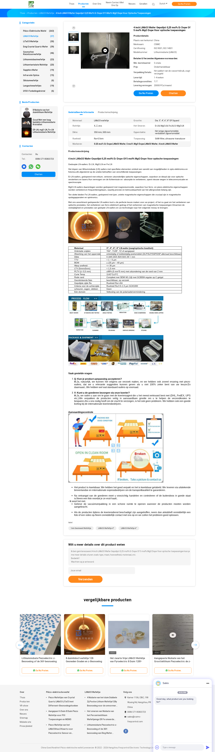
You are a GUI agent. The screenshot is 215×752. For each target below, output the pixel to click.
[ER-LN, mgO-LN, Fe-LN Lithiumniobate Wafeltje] (27, 132)
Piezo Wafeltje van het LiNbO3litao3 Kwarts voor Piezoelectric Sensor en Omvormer (60, 729)
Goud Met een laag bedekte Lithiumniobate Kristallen (44, 122)
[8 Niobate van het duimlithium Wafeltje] (27, 113)
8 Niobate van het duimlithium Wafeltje (42, 111)
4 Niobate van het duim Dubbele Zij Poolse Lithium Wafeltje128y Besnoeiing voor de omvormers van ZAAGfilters (102, 702)
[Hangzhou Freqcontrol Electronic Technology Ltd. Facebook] (125, 731)
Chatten (38, 174)
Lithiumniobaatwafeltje (38, 59)
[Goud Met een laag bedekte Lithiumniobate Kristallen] (27, 123)
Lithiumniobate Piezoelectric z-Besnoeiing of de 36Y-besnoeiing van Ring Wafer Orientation (102, 729)
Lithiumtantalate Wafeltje (38, 65)
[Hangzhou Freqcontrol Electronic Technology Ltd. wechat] (38, 166)
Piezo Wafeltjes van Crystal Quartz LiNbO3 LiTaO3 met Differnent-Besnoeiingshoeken (63, 701)
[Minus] (207, 683)
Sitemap (24, 718)
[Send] (207, 747)
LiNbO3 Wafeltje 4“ (106, 528)
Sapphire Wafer (38, 70)
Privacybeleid (26, 726)
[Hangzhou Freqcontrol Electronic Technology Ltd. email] (24, 166)
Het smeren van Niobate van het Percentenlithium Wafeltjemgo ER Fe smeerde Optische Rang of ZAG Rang (100, 715)
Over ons (24, 710)
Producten (25, 701)
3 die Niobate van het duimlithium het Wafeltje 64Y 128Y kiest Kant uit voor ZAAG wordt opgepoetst (84, 661)
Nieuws (23, 714)
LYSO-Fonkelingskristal (38, 91)
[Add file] (157, 747)
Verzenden (85, 579)
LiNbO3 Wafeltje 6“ (129, 528)
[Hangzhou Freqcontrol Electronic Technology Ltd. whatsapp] (31, 166)
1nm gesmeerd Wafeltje (81, 528)
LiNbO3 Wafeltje (38, 36)
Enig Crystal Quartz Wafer (38, 46)
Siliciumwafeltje (38, 80)
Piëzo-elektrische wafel (38, 31)
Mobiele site (25, 722)
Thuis (22, 697)
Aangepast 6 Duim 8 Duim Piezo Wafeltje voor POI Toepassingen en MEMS (63, 715)
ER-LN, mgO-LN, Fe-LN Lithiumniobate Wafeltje (44, 131)
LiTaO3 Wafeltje (38, 41)
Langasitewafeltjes (38, 86)
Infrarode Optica (38, 75)
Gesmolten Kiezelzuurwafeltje (38, 53)
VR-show (24, 705)
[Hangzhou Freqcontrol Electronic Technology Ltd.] (31, 4)
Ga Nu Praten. (184, 4)
